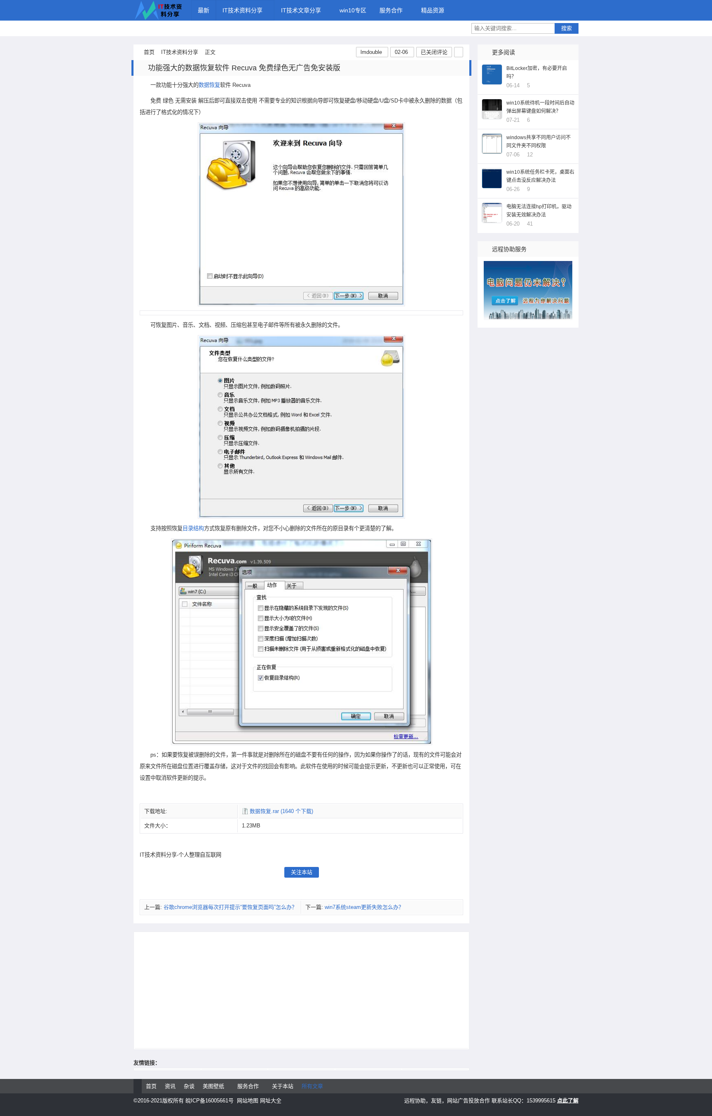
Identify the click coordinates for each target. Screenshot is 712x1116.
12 (530, 154)
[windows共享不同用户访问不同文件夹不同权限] (492, 143)
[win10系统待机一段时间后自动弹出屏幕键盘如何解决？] (492, 109)
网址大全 (270, 1100)
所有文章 (312, 1086)
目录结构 (193, 528)
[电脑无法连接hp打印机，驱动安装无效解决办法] (492, 213)
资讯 (170, 1086)
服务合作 (391, 10)
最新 (203, 10)
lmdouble (371, 52)
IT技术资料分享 (158, 10)
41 (530, 224)
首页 (149, 52)
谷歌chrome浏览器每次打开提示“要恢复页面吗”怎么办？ (230, 907)
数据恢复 (209, 85)
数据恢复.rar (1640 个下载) (281, 811)
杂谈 (189, 1086)
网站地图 (247, 1100)
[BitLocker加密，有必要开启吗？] (492, 74)
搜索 (566, 28)
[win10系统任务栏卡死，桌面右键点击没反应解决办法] (492, 178)
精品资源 (432, 10)
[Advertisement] (301, 990)
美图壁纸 (213, 1086)
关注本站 (301, 872)
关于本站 (282, 1086)
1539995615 (541, 1100)
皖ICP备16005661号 (209, 1100)
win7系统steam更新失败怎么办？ (364, 907)
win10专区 (353, 10)
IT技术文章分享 (301, 10)
